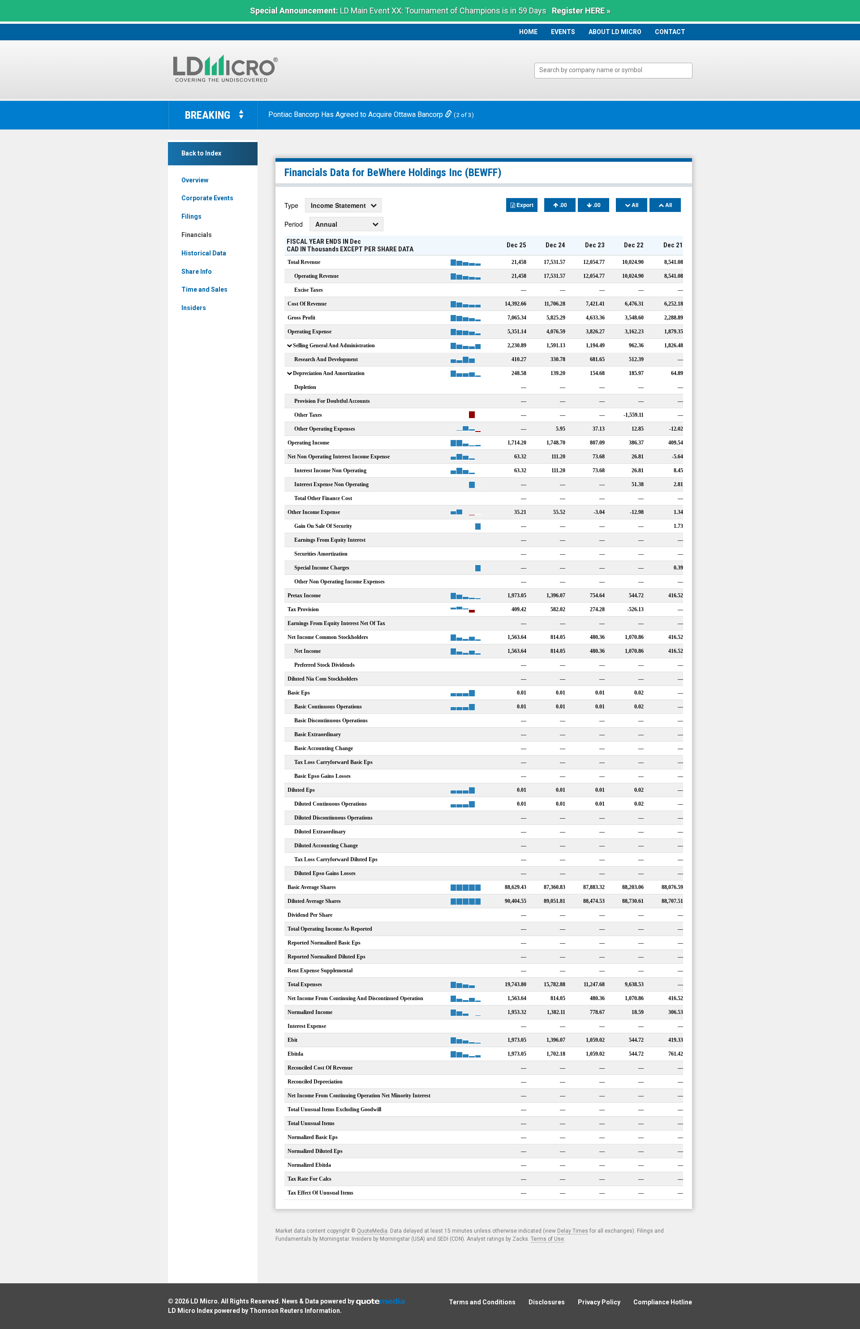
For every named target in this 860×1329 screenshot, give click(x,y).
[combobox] (613, 70)
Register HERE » (581, 10)
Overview (194, 180)
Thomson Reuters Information (294, 1310)
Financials (196, 234)
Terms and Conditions (482, 1302)
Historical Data (203, 253)
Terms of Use (547, 1239)
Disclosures (547, 1302)
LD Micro (204, 1301)
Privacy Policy (599, 1302)
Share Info (196, 271)
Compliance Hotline (662, 1302)
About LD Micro (615, 31)
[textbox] (618, 70)
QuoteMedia (372, 1231)
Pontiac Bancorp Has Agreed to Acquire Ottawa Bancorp (356, 114)
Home (528, 31)
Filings (191, 216)
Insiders (193, 307)
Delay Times (572, 1231)
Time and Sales (204, 289)
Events (563, 31)
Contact (670, 31)
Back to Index (201, 153)
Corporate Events (207, 198)
